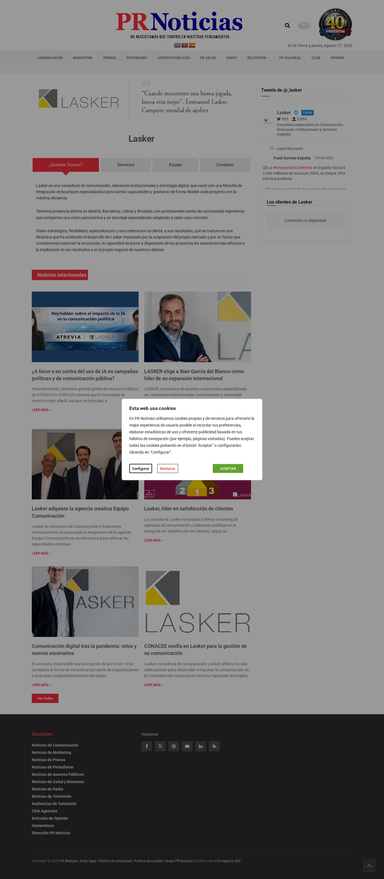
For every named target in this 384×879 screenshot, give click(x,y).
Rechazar (167, 468)
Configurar (140, 468)
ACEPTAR (228, 468)
